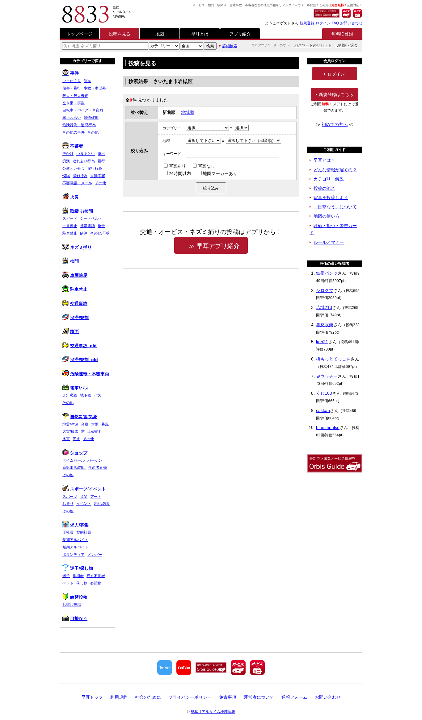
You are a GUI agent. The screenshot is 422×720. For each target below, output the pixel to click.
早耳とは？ (324, 160)
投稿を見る (119, 33)
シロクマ (324, 290)
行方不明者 (96, 576)
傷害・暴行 (71, 88)
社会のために (148, 697)
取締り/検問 (81, 211)
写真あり (177, 166)
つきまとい (85, 154)
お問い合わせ (351, 23)
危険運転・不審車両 (89, 373)
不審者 (76, 146)
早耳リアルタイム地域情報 (213, 712)
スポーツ (69, 496)
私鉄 (73, 395)
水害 (66, 439)
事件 (74, 73)
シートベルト (91, 218)
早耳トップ (92, 697)
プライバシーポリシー (190, 697)
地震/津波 (70, 424)
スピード (69, 218)
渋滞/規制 (79, 317)
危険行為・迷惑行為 (79, 125)
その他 (93, 132)
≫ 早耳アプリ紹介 (214, 246)
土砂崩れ (94, 431)
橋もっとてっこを (333, 358)
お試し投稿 (71, 604)
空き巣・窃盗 (73, 103)
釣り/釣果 (102, 504)
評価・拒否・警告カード (333, 229)
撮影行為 (80, 176)
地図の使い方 (327, 216)
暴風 (105, 424)
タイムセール (73, 460)
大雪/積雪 (70, 431)
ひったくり (71, 81)
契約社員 (83, 532)
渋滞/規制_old (84, 359)
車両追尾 (78, 275)
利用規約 (119, 697)
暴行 (101, 161)
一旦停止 (69, 226)
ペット (68, 583)
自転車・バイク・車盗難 (82, 110)
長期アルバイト (75, 540)
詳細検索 (229, 46)
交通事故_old (83, 345)
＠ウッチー (327, 376)
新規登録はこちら (336, 94)
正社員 (68, 532)
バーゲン (94, 460)
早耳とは (200, 33)
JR (64, 395)
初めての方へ (335, 124)
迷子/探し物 (81, 568)
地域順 (187, 112)
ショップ (78, 452)
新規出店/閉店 (74, 467)
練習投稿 (78, 597)
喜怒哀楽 (324, 324)
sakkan (323, 410)
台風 (84, 424)
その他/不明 (100, 233)
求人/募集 (79, 524)
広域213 (324, 307)
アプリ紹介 (240, 33)
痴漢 (66, 161)
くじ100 (324, 393)
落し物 (81, 583)
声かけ (68, 154)
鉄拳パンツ (327, 273)
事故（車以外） (97, 88)
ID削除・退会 (346, 45)
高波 (76, 439)
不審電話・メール (77, 183)
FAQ (335, 23)
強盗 (87, 81)
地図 (159, 33)
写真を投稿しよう (331, 197)
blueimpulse (328, 427)
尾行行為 (94, 168)
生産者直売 (97, 467)
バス (97, 395)
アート (95, 496)
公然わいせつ (73, 168)
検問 (74, 261)
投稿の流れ (324, 188)
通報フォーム (294, 697)
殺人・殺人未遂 (75, 96)
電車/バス (79, 387)
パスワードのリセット (312, 45)
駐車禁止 (69, 233)
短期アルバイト (75, 547)
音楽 (83, 496)
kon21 (322, 341)
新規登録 (307, 23)
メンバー (94, 554)
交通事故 (78, 303)
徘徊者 (78, 576)
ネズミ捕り (81, 247)
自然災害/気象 (83, 416)
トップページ (79, 33)
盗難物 (95, 583)
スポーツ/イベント (88, 488)
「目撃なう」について (335, 206)
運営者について (259, 697)
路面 (74, 331)
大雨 (95, 424)
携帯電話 (87, 226)
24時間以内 (180, 173)
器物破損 (91, 117)
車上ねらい (71, 117)
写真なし (206, 166)
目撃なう (78, 618)
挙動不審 (97, 176)
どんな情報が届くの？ (335, 169)
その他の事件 (73, 132)
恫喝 (66, 176)
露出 (101, 154)
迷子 (66, 576)
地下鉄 (85, 395)
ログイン (323, 23)
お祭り (68, 504)
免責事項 (227, 697)
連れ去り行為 (84, 161)
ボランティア (73, 554)
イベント (83, 504)
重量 (101, 226)
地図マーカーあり (220, 173)
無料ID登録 (342, 33)
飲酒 (83, 233)
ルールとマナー (329, 242)
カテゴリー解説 (329, 179)
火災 (74, 196)
